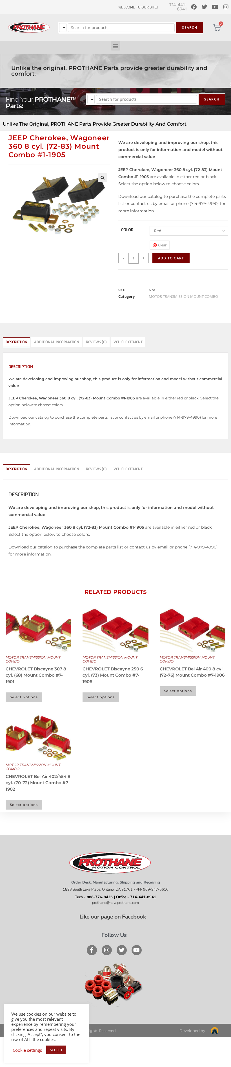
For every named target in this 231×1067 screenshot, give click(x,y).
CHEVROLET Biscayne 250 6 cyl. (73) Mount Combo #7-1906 (113, 675)
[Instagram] (107, 950)
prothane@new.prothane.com (115, 902)
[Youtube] (137, 950)
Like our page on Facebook (112, 916)
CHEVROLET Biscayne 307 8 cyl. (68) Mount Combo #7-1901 (36, 675)
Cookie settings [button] (27, 1050)
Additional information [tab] (56, 342)
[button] (115, 46)
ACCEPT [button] (56, 1049)
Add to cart (171, 258)
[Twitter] (122, 950)
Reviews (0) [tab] (96, 342)
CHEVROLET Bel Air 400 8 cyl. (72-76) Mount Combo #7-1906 (192, 672)
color (127, 230)
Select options (24, 697)
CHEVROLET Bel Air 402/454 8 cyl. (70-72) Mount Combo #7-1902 (38, 783)
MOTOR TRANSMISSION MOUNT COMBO (183, 296)
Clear (162, 245)
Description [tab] (16, 342)
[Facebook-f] (92, 950)
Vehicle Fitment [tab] (128, 342)
